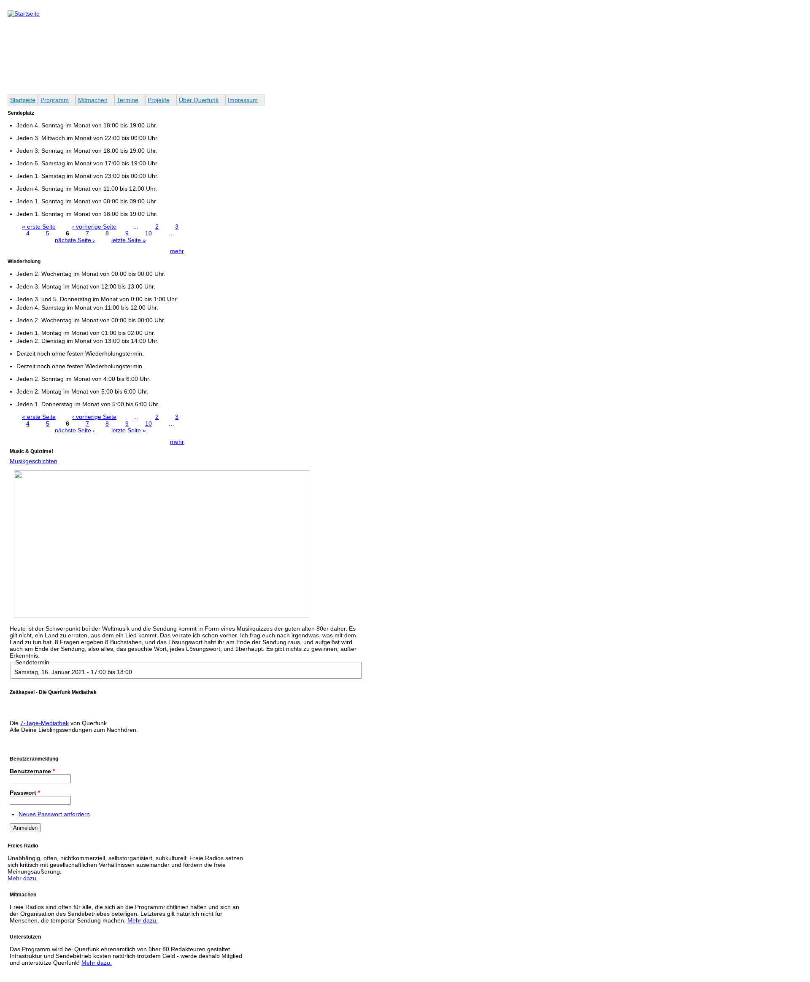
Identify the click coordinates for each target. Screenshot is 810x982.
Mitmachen (93, 100)
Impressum (243, 100)
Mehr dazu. (23, 878)
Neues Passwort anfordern (54, 814)
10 (148, 233)
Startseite (22, 100)
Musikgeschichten (33, 461)
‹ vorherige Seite (94, 226)
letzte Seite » (128, 240)
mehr (177, 251)
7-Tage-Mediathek (44, 723)
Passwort (25, 792)
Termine (127, 100)
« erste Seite (39, 226)
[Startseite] (24, 13)
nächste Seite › (75, 240)
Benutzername (32, 771)
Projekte (159, 100)
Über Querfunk (199, 100)
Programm (54, 100)
